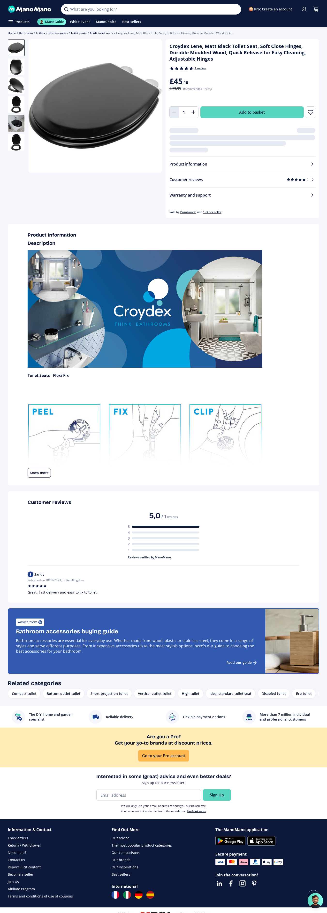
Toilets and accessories (52, 33)
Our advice (120, 838)
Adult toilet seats (101, 33)
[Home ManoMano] (30, 9)
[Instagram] (242, 883)
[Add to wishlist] (310, 112)
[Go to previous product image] (38, 106)
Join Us (13, 881)
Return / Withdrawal (24, 845)
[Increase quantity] (193, 112)
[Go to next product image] (152, 106)
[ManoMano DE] (139, 895)
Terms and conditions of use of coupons (40, 896)
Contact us (16, 859)
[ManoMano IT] (127, 895)
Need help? (17, 852)
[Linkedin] (219, 883)
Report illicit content (24, 867)
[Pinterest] (254, 883)
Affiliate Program (21, 889)
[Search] (66, 9)
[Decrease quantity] (174, 112)
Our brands (121, 859)
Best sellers (121, 874)
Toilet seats (79, 33)
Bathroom (26, 33)
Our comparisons (126, 852)
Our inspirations (125, 867)
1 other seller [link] (212, 212)
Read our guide (239, 662)
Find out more (196, 811)
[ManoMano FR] (115, 895)
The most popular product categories (142, 845)
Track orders (18, 838)
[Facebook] (231, 883)
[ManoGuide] (315, 900)
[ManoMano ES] (150, 895)
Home (12, 33)
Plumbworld (188, 212)
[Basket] (316, 9)
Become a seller (20, 874)
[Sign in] (304, 9)
